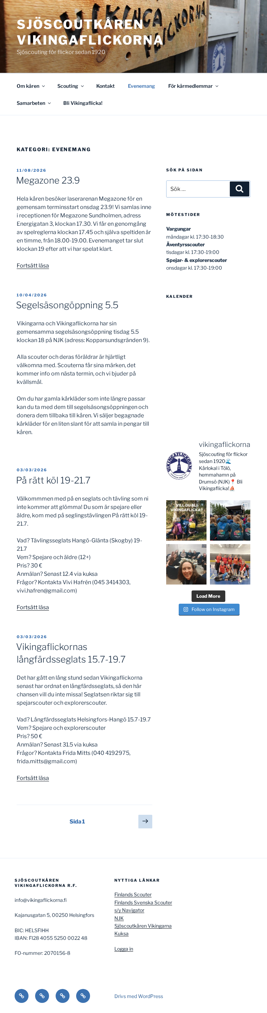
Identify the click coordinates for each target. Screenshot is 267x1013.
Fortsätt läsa (33, 265)
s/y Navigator (129, 910)
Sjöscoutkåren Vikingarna (143, 926)
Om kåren (28, 86)
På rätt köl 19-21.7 (53, 480)
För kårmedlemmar (190, 86)
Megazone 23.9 (48, 180)
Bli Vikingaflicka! (83, 103)
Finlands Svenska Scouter (143, 902)
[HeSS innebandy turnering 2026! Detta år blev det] (230, 564)
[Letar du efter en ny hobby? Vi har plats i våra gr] (186, 520)
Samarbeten (31, 103)
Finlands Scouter (133, 894)
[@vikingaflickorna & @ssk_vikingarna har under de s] (230, 520)
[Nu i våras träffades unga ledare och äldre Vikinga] (186, 564)
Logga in (123, 949)
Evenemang (141, 86)
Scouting (67, 86)
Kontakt (105, 86)
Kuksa (121, 933)
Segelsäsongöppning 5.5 (67, 305)
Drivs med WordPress (138, 996)
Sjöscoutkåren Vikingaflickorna (90, 32)
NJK (119, 918)
